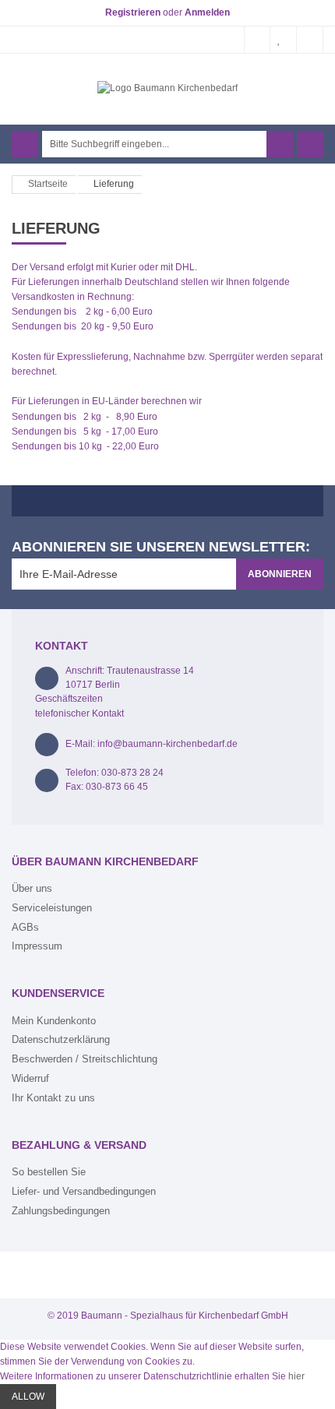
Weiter (166, 1349)
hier (296, 1376)
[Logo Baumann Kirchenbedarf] (167, 88)
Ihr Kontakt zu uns (53, 1098)
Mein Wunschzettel (283, 39)
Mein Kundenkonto (54, 1021)
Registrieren (132, 12)
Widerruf (30, 1078)
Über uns (32, 888)
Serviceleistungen (52, 908)
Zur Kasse (310, 39)
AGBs (25, 927)
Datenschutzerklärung (61, 1039)
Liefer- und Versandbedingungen (84, 1191)
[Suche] (279, 144)
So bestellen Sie (49, 1172)
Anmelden (207, 12)
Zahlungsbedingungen (61, 1211)
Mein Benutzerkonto (257, 39)
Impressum (37, 946)
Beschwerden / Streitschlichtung (84, 1059)
